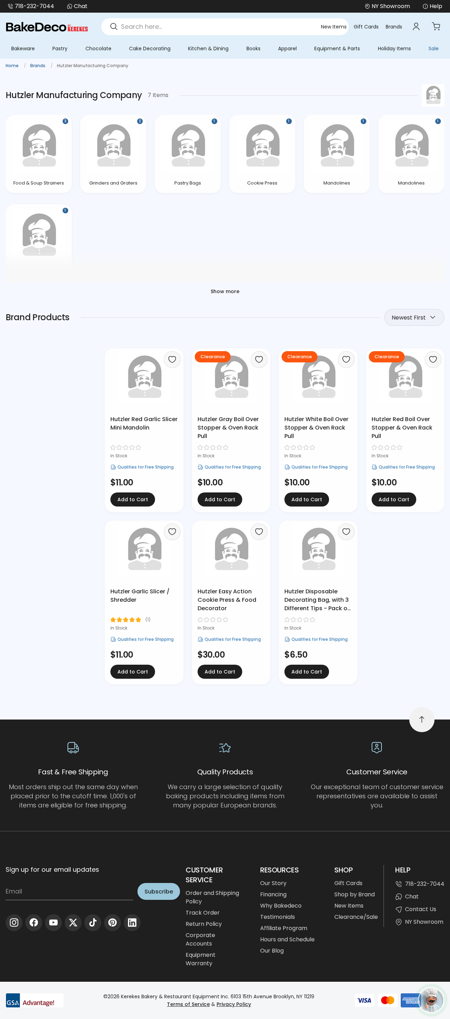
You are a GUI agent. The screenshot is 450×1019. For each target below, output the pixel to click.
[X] (73, 922)
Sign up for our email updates (52, 869)
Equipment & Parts (337, 48)
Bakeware (23, 48)
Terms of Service (188, 1004)
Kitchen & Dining (208, 48)
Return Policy (204, 924)
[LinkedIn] (132, 922)
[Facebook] (33, 922)
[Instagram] (14, 922)
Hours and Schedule (287, 939)
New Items (334, 26)
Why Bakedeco (281, 906)
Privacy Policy (234, 1004)
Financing (273, 894)
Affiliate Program (283, 928)
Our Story (273, 883)
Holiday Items (394, 48)
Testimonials (277, 917)
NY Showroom (424, 922)
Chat (81, 6)
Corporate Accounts (200, 939)
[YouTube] (53, 922)
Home (13, 66)
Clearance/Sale (356, 917)
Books (253, 48)
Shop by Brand (354, 894)
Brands (394, 26)
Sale (434, 48)
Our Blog (272, 951)
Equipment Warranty (201, 959)
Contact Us (420, 909)
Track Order (203, 913)
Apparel (287, 48)
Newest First (409, 318)
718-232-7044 (34, 6)
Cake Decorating (150, 48)
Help (436, 6)
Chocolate (98, 48)
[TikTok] (92, 922)
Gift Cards (366, 26)
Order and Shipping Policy (212, 897)
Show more (225, 291)
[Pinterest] (112, 922)
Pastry (60, 48)
